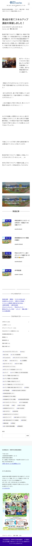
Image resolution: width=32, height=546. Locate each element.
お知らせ (4, 322)
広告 (20, 535)
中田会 (27, 387)
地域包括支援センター (9, 393)
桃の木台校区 (21, 408)
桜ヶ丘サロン (7, 411)
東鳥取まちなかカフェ (9, 408)
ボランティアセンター (7, 307)
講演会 (11, 299)
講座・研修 (15, 29)
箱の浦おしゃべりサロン (20, 417)
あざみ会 (6, 354)
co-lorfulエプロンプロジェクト (11, 351)
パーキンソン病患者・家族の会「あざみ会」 (12, 303)
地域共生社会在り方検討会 (19, 390)
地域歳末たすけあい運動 (10, 399)
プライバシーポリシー (7, 535)
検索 (3, 431)
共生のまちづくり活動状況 (9, 331)
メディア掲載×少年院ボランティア (12, 381)
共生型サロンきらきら (7, 301)
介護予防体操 (14, 305)
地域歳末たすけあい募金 (10, 396)
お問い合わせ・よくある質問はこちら (11, 463)
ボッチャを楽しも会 (20, 299)
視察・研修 (4, 343)
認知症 (13, 423)
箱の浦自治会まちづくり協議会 (11, 420)
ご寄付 (5, 360)
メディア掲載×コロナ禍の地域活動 (19, 372)
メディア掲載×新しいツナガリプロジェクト (13, 384)
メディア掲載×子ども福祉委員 (11, 378)
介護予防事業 (5, 305)
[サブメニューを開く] (28, 322)
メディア (18, 309)
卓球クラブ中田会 (19, 301)
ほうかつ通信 (19, 363)
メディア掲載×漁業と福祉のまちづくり (13, 387)
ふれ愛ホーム (5, 325)
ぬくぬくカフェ (14, 360)
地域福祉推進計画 (6, 334)
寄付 (14, 405)
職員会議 (6, 423)
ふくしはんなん (6, 488)
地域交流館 (5, 299)
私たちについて (7, 417)
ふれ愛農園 (24, 360)
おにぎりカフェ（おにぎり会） (20, 357)
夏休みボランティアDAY (8, 309)
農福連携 (20, 426)
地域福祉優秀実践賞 (24, 399)
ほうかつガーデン (8, 363)
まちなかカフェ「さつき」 (9, 366)
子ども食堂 (6, 405)
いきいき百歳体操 (16, 354)
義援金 (4, 337)
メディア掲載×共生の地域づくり (11, 375)
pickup (22, 351)
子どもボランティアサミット (10, 402)
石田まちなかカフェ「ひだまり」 (11, 414)
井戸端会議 (6, 390)
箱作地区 (24, 420)
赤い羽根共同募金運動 (9, 426)
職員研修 (4, 340)
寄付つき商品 (22, 405)
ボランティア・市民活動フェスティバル (13, 369)
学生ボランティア (19, 307)
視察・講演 (15, 535)
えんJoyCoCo (7, 357)
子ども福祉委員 (6, 311)
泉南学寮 (16, 411)
